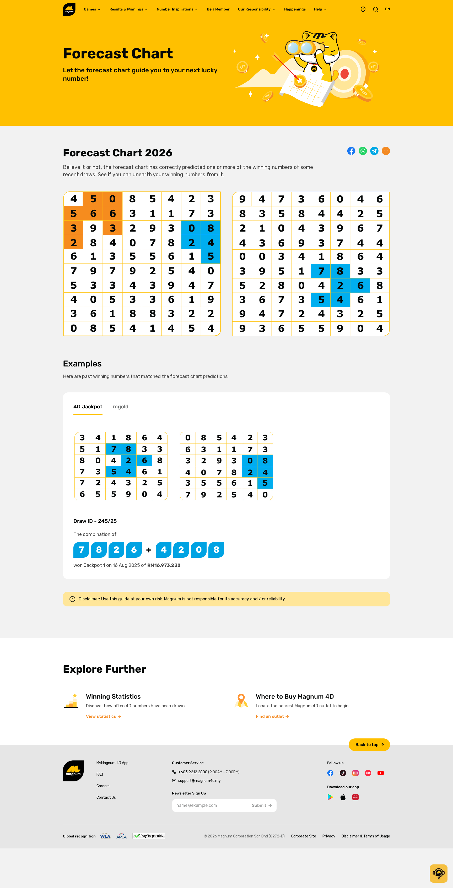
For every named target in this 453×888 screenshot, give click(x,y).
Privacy (328, 836)
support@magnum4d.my (199, 781)
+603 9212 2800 (209, 772)
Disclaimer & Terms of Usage (366, 836)
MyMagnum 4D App (112, 763)
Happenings (295, 9)
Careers (103, 786)
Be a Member (218, 9)
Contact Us (106, 797)
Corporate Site (303, 836)
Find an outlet (270, 716)
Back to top (367, 744)
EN (387, 9)
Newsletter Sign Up (189, 793)
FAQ (99, 774)
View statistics (101, 716)
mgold (120, 406)
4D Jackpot (88, 406)
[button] (438, 873)
